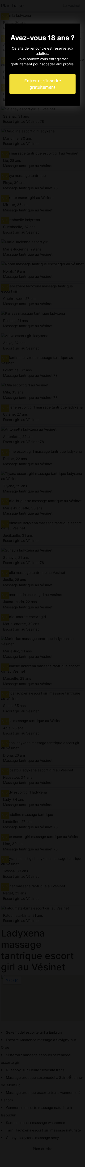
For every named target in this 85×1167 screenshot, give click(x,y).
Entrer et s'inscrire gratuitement (42, 84)
